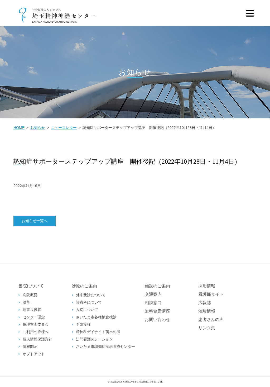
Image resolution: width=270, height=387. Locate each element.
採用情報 (206, 286)
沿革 (26, 302)
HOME (19, 127)
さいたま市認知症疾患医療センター (105, 347)
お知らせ (37, 127)
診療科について (89, 302)
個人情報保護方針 (37, 339)
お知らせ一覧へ (34, 221)
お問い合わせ (157, 319)
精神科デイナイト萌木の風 (98, 332)
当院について (31, 286)
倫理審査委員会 (36, 324)
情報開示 (30, 347)
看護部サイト (211, 294)
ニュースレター (64, 127)
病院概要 (30, 295)
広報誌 (204, 302)
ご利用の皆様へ (36, 332)
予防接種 (83, 324)
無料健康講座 (157, 311)
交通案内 (153, 294)
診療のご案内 (84, 286)
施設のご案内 (157, 286)
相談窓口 (153, 302)
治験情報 (206, 311)
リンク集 (206, 328)
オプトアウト (34, 354)
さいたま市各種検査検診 (96, 317)
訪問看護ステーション (94, 339)
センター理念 (34, 317)
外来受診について (90, 295)
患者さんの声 (211, 319)
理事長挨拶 (32, 310)
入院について (87, 310)
